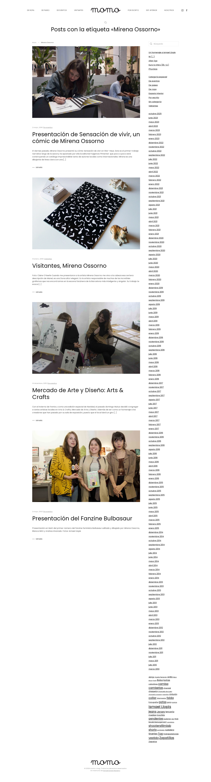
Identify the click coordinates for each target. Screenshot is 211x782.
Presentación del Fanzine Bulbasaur (82, 518)
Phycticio (153, 69)
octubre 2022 (155, 151)
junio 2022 (153, 163)
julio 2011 (152, 656)
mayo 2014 (154, 561)
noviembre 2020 (156, 242)
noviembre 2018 (156, 341)
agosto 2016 (154, 449)
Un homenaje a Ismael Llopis (162, 52)
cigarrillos (165, 694)
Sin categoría (155, 101)
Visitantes (48, 259)
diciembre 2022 (156, 142)
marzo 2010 (154, 669)
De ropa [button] (30, 10)
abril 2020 (153, 271)
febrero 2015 (155, 524)
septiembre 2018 (157, 350)
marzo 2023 (154, 130)
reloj (172, 719)
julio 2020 (153, 258)
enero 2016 (154, 478)
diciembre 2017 (156, 383)
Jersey (161, 711)
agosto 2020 (154, 254)
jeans (152, 711)
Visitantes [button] (78, 10)
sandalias (170, 722)
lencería (170, 711)
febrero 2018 (155, 374)
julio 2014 (153, 553)
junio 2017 (153, 408)
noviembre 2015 (156, 486)
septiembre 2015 (157, 495)
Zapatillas (166, 738)
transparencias (171, 734)
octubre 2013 (155, 590)
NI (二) (152, 56)
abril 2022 (153, 171)
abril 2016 (153, 466)
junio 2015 (153, 507)
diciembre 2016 (156, 432)
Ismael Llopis (160, 706)
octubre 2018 (155, 345)
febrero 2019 (155, 329)
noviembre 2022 (156, 146)
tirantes (153, 733)
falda (170, 698)
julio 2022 (153, 159)
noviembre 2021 (156, 192)
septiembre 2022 (157, 155)
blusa (151, 680)
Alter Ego (153, 60)
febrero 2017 (155, 424)
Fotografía (153, 702)
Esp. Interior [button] (151, 10)
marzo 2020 (154, 275)
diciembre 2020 (156, 238)
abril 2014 (153, 565)
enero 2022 (154, 184)
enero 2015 (154, 528)
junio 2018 (153, 358)
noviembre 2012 (156, 631)
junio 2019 (153, 312)
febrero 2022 (155, 180)
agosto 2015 (154, 499)
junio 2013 (153, 606)
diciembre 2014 (156, 532)
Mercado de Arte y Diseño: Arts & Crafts (77, 393)
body (155, 680)
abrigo (151, 677)
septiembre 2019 (156, 300)
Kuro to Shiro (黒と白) (159, 65)
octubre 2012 (155, 635)
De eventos (48, 127)
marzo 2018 (154, 370)
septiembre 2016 (157, 445)
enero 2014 (154, 577)
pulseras (167, 719)
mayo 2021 (154, 217)
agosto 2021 (154, 204)
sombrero (161, 730)
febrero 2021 (155, 229)
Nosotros (169, 10)
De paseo (153, 85)
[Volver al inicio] (105, 10)
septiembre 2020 (157, 250)
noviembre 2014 (156, 536)
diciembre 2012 (156, 627)
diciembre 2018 (156, 337)
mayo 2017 (154, 412)
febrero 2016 (155, 474)
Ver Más (39, 167)
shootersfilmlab (160, 726)
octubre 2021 (155, 196)
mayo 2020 (154, 267)
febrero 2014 (155, 573)
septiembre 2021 (156, 200)
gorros (174, 702)
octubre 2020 (155, 246)
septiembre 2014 (157, 544)
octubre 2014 (155, 540)
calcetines (153, 684)
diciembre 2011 (155, 648)
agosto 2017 (154, 399)
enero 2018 (154, 379)
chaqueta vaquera (155, 694)
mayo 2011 (153, 660)
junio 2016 (153, 457)
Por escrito (154, 97)
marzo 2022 (154, 175)
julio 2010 (153, 665)
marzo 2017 (154, 420)
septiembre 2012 (156, 640)
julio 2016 (153, 453)
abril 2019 (153, 321)
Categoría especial (158, 76)
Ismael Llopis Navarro (111, 770)
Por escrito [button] (133, 10)
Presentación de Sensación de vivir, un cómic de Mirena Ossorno (86, 137)
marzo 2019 (154, 325)
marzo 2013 (154, 619)
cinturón (173, 694)
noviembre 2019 (156, 291)
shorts (153, 729)
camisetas (156, 688)
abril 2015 (153, 515)
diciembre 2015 (156, 482)
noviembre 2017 (156, 387)
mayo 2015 (154, 511)
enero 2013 (154, 623)
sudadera (169, 729)
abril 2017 (153, 416)
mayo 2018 (154, 362)
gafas (162, 702)
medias (152, 715)
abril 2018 (153, 366)
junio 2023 (153, 117)
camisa (163, 684)
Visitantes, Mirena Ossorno (69, 266)
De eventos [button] (62, 10)
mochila (161, 715)
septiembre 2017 (157, 395)
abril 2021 (153, 221)
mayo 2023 (154, 122)
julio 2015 (153, 503)
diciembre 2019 (156, 287)
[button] (105, 22)
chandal (167, 688)
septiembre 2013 (156, 594)
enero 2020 (154, 283)
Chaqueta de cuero (165, 692)
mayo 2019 (154, 316)
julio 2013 (153, 602)
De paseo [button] (45, 10)
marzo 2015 (154, 519)
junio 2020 (153, 262)
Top (160, 734)
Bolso (160, 680)
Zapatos (153, 741)
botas (167, 680)
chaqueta (153, 691)
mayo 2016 (154, 461)
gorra (169, 702)
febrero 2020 (155, 279)
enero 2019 (154, 333)
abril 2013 (153, 615)
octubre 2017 (155, 391)
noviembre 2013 (156, 586)
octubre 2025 (155, 113)
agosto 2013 (154, 598)
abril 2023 (153, 126)
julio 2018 (153, 354)
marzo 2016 (154, 470)
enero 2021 (154, 233)
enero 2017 (154, 428)
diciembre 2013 (156, 582)
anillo (170, 676)
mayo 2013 (154, 611)
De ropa (152, 89)
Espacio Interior (156, 93)
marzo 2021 (154, 225)
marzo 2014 (154, 569)
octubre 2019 (155, 296)
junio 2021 (153, 213)
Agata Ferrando (161, 677)
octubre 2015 (155, 490)
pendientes (156, 718)
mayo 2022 (154, 167)
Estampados (161, 698)
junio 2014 (153, 557)
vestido (154, 738)
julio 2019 (153, 308)
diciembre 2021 (156, 188)
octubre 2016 (155, 441)
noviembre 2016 (156, 437)
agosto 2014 (154, 548)
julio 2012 (153, 644)
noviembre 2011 (156, 652)
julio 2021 (153, 209)
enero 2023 (154, 138)
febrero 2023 (155, 134)
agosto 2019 (154, 304)
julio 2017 (153, 403)
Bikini (175, 677)
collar (152, 698)
